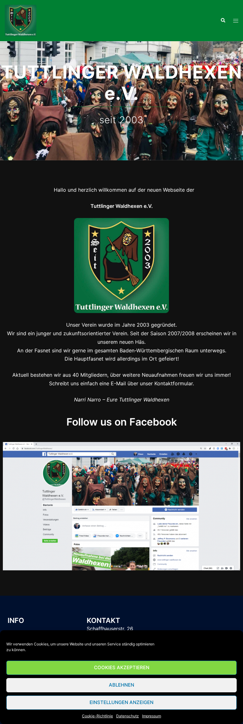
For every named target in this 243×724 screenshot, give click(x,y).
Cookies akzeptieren (121, 667)
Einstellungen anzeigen (121, 702)
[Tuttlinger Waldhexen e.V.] (20, 20)
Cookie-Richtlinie (97, 716)
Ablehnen (121, 685)
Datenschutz (127, 716)
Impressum (151, 716)
